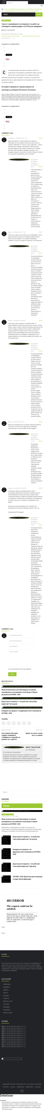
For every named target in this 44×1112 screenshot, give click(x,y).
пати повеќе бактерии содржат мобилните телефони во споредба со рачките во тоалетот (11, 736)
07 (16, 1026)
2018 (3, 1041)
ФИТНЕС (5, 993)
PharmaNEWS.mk (6, 816)
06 (14, 1026)
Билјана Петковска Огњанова (10, 36)
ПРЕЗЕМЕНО (6, 1010)
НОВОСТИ (10, 814)
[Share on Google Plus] (24, 723)
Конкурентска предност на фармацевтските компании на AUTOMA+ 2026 (27, 851)
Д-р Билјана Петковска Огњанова (13, 34)
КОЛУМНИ (6, 1004)
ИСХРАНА (6, 995)
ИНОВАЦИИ (6, 1007)
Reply (40, 138)
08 (18, 1028)
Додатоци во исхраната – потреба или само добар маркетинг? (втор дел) (26, 838)
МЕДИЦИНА (6, 987)
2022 (3, 1034)
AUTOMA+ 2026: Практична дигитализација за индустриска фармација (27, 877)
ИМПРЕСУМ (20, 1087)
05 (12, 1026)
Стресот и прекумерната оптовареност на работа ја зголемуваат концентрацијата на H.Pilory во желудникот (22, 25)
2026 (3, 1026)
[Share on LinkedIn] (14, 723)
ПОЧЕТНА (5, 1087)
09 (19, 1028)
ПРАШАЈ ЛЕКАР (6, 20)
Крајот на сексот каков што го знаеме (34, 734)
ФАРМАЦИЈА (7, 984)
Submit (12, 674)
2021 (3, 1035)
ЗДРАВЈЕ (5, 990)
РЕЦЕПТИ (6, 998)
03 (9, 1026)
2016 (3, 1045)
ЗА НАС (13, 1087)
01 (5, 1026)
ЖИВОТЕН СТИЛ (7, 1001)
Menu (6, 14)
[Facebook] (4, 2)
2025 (3, 1028)
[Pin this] (29, 723)
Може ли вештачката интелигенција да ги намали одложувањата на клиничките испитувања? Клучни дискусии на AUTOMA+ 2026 (19, 692)
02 (7, 1026)
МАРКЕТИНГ (29, 1087)
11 (23, 1028)
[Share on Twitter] (9, 723)
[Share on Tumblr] (19, 723)
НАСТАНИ (4, 814)
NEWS (39, 14)
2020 (3, 1037)
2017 (3, 1043)
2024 (3, 1030)
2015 (3, 1046)
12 (25, 1028)
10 (14, 38)
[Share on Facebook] (4, 723)
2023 (3, 1032)
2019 (3, 1039)
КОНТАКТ (38, 1087)
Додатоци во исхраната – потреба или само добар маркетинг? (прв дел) (26, 865)
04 (11, 1026)
